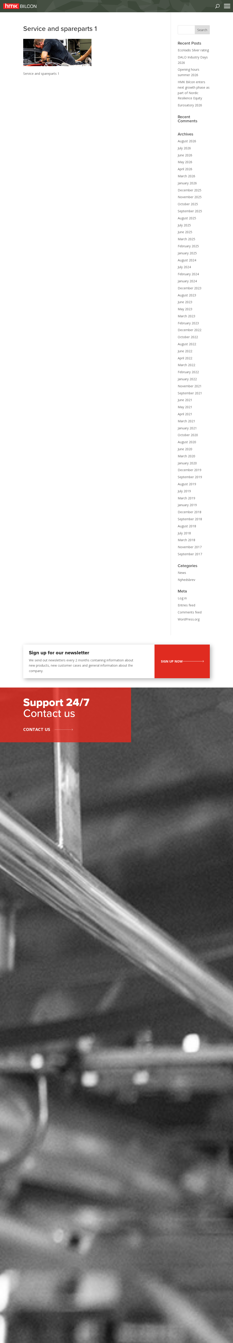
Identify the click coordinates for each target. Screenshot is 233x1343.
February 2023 (188, 323)
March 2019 (186, 498)
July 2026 (184, 148)
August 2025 (187, 218)
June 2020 (185, 449)
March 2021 (186, 421)
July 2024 (184, 267)
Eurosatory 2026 (190, 105)
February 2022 (188, 372)
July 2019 (184, 491)
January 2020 (187, 463)
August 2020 (187, 442)
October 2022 (188, 337)
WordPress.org (189, 619)
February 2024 (188, 274)
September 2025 (190, 211)
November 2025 (190, 197)
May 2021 (185, 407)
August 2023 (187, 295)
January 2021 (187, 428)
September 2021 (190, 393)
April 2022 (185, 358)
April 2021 (185, 414)
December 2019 (189, 470)
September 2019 (190, 477)
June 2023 (185, 302)
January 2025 (187, 253)
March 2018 (186, 540)
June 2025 (185, 232)
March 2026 (186, 176)
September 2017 (190, 554)
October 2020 (188, 435)
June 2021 (185, 400)
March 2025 (186, 239)
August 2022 (187, 344)
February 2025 (188, 246)
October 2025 (188, 204)
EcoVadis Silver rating (193, 50)
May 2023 (185, 309)
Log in (182, 598)
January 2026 (187, 183)
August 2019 (187, 484)
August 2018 (187, 526)
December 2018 (189, 512)
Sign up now (172, 661)
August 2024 (187, 260)
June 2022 (185, 351)
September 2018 (190, 519)
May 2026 (185, 162)
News (182, 572)
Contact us (36, 729)
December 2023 (189, 288)
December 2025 (189, 190)
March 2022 (186, 365)
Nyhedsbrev (186, 580)
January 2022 (187, 379)
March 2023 (186, 316)
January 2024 (187, 281)
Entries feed (186, 605)
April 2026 (185, 169)
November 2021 (190, 386)
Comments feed (190, 612)
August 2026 (187, 141)
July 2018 (184, 533)
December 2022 (189, 330)
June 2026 (185, 155)
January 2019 (187, 505)
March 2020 (186, 456)
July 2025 (184, 225)
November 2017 (190, 547)
